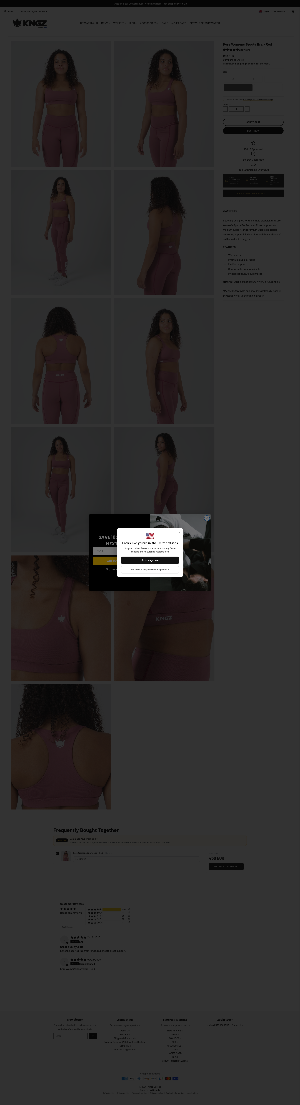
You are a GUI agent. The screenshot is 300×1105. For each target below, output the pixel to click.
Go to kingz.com (150, 560)
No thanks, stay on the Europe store (150, 569)
